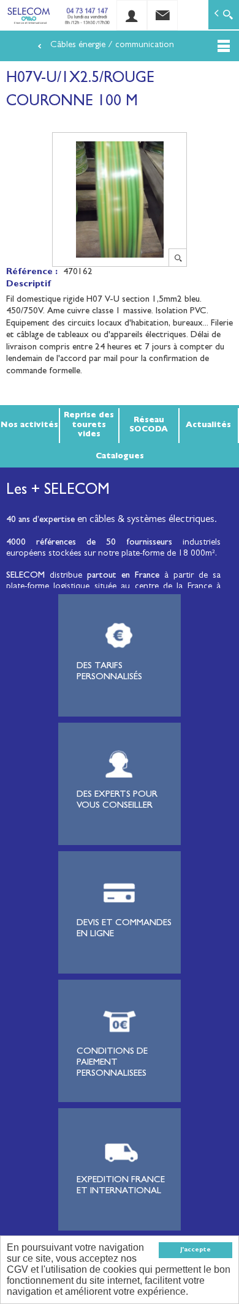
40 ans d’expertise (40, 520)
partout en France (123, 576)
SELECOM (28, 576)
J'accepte (195, 1250)
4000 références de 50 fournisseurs (89, 543)
